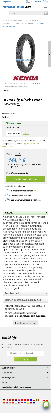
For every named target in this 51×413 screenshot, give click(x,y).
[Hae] (46, 13)
